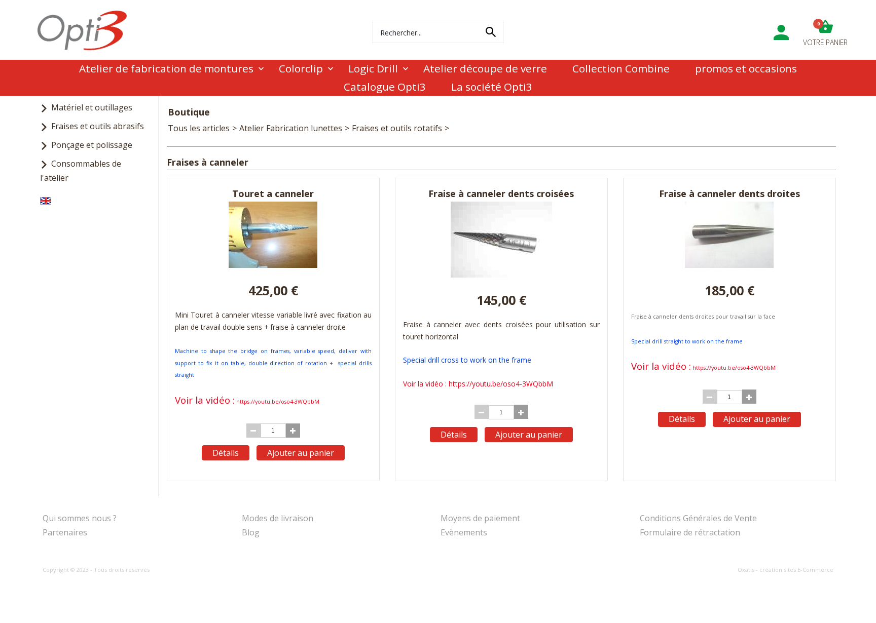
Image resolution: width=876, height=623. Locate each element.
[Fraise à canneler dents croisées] (501, 274)
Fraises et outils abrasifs (97, 126)
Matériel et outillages (91, 107)
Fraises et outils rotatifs (397, 128)
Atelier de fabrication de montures (166, 68)
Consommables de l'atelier (80, 170)
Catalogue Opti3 (385, 87)
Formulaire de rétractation (690, 532)
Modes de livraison (277, 518)
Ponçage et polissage (91, 144)
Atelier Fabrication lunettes (290, 128)
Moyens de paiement (480, 518)
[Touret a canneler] (273, 264)
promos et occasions (746, 68)
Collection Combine (621, 68)
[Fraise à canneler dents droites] (729, 264)
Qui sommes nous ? (80, 518)
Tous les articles (199, 128)
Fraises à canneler (486, 128)
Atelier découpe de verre (485, 68)
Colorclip (301, 68)
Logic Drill (373, 68)
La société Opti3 (491, 87)
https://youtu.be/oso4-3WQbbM (277, 401)
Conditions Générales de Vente (698, 518)
